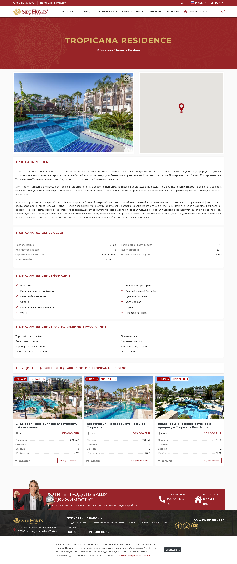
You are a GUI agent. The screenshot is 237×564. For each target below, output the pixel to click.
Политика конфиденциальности (134, 555)
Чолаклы (132, 523)
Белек (165, 523)
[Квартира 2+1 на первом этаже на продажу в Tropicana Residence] (189, 397)
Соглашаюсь (172, 549)
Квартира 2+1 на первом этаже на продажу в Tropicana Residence (184, 425)
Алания (72, 527)
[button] (129, 112)
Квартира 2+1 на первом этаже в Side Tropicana (116, 425)
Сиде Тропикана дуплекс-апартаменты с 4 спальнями (46, 425)
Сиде (71, 523)
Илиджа (144, 523)
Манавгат (94, 523)
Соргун (106, 523)
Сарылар (81, 523)
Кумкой (155, 523)
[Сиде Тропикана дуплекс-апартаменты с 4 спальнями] (47, 397)
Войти (218, 2)
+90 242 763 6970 (25, 3)
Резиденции (107, 50)
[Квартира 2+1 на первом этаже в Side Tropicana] (118, 397)
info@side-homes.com (55, 3)
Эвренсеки (119, 523)
